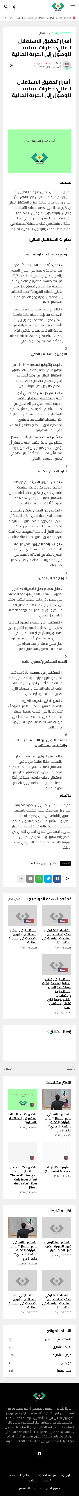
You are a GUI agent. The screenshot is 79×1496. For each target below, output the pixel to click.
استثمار (43, 33)
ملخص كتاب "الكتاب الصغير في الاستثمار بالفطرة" (43, 18)
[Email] (30, 879)
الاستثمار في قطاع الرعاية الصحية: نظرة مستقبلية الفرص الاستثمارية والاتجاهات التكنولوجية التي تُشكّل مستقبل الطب (56, 993)
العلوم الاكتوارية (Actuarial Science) (58, 1169)
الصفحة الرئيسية (61, 33)
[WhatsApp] (39, 879)
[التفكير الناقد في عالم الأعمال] (22, 1227)
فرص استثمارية (39, 863)
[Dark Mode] (15, 7)
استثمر (23, 1488)
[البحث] (6, 7)
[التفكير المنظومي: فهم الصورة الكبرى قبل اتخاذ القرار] (56, 1227)
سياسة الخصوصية (46, 1475)
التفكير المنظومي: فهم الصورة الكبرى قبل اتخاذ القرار (57, 1246)
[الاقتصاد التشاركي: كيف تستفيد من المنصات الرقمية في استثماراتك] (56, 1280)
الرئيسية (65, 1475)
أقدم (9, 1068)
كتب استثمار (39, 1370)
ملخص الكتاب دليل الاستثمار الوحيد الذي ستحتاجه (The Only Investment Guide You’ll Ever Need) (23, 1177)
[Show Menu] (73, 7)
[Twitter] (48, 879)
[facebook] (39, 1454)
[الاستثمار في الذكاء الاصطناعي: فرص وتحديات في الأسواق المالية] (22, 1280)
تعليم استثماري (39, 1347)
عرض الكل (14, 898)
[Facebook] (57, 879)
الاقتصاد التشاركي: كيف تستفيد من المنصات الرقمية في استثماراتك (56, 936)
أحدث (70, 1068)
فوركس (39, 1363)
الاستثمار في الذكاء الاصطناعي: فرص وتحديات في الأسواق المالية (22, 936)
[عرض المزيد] (21, 879)
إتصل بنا (46, 1480)
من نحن (33, 1480)
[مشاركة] (11, 65)
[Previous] (11, 17)
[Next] (5, 17)
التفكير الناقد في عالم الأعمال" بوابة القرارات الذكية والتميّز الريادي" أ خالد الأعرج (58, 1122)
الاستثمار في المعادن (39, 1339)
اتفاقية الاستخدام (19, 1475)
